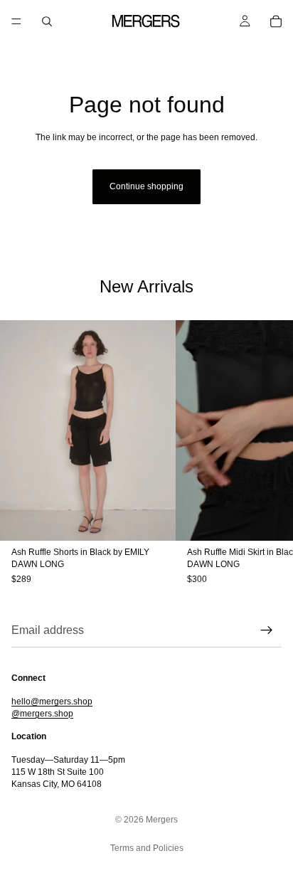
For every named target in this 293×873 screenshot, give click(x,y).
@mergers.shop (42, 714)
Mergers (162, 820)
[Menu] (16, 21)
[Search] (47, 21)
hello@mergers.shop (51, 702)
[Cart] (276, 21)
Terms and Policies (146, 848)
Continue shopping (146, 186)
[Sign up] (267, 630)
